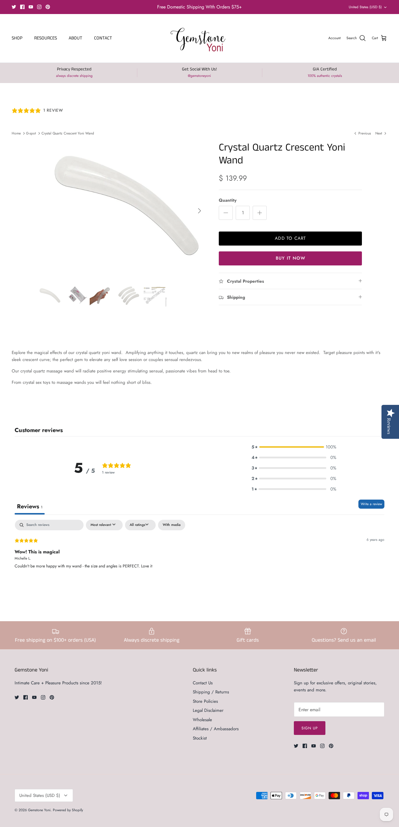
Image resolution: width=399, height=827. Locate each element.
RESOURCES (45, 38)
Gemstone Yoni (39, 810)
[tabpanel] (199, 557)
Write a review (371, 504)
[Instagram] (39, 7)
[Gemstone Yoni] (200, 38)
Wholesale (202, 719)
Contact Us (203, 683)
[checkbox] (171, 525)
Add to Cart (290, 238)
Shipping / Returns (211, 692)
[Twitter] (14, 7)
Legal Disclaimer (208, 710)
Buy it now (290, 258)
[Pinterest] (48, 7)
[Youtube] (31, 7)
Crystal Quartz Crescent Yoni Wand (67, 133)
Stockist (200, 738)
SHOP (17, 38)
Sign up (309, 728)
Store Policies (205, 701)
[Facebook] (22, 7)
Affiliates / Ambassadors (216, 729)
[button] (293, 446)
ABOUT (75, 38)
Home (16, 133)
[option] (121, 210)
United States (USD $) (365, 7)
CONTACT (103, 38)
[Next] (199, 210)
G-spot (31, 133)
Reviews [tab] (29, 506)
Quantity (228, 200)
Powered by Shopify (68, 810)
